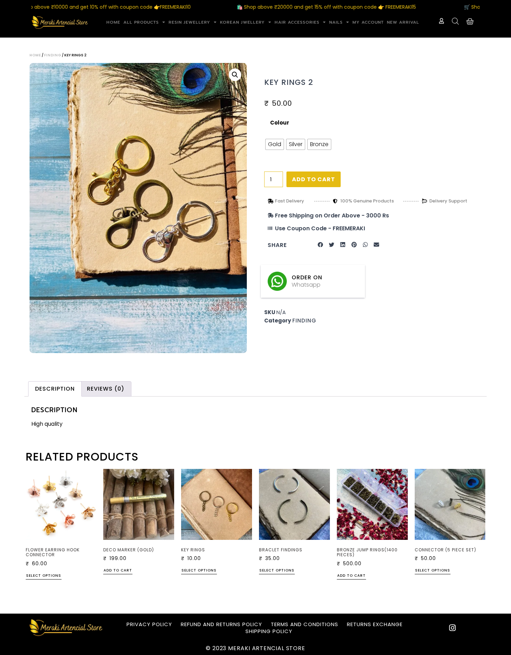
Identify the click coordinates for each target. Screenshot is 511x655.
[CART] (470, 21)
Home (113, 22)
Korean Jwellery (242, 22)
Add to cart (313, 179)
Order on (307, 277)
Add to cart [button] (118, 571)
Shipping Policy (268, 631)
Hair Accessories (297, 22)
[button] (235, 75)
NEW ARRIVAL (403, 22)
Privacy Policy (149, 624)
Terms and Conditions (304, 624)
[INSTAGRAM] (452, 628)
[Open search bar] (455, 21)
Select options (43, 576)
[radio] (275, 144)
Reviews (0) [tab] (105, 389)
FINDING (52, 55)
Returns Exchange (375, 624)
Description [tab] (55, 389)
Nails (336, 22)
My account (368, 22)
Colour (279, 122)
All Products (141, 22)
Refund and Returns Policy (221, 624)
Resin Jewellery (189, 22)
